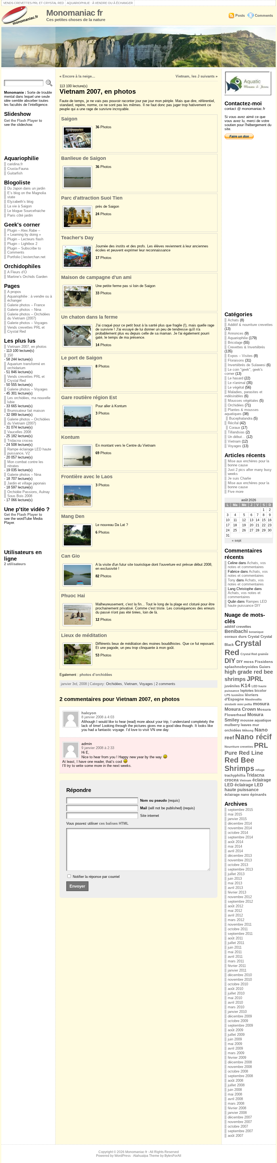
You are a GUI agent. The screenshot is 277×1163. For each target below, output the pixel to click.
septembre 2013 (240, 869)
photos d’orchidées (96, 675)
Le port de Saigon (81, 357)
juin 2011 (235, 947)
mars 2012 (236, 920)
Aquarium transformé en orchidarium (26, 366)
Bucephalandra (240, 418)
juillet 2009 (236, 1035)
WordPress (122, 1156)
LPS (227, 695)
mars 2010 (236, 1007)
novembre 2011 (240, 924)
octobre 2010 (238, 984)
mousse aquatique (255, 720)
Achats (233, 320)
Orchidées (114, 684)
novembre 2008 (240, 1067)
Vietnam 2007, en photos (27, 347)
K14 (245, 685)
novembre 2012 (240, 897)
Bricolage (235, 343)
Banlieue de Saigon (83, 158)
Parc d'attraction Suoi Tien (92, 198)
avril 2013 (235, 888)
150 (10, 355)
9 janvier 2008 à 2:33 (97, 748)
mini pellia (244, 704)
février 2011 (237, 966)
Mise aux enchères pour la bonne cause (248, 463)
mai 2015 (235, 814)
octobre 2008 (238, 1071)
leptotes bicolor (253, 691)
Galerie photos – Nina (24, 310)
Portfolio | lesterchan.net (26, 257)
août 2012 (235, 906)
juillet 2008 (236, 1085)
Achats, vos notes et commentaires (247, 565)
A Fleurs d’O (17, 272)
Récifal (233, 423)
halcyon (88, 713)
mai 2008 (235, 1094)
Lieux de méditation (84, 635)
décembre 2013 (240, 856)
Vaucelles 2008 (19, 432)
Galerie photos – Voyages (27, 323)
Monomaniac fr (74, 13)
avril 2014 (235, 851)
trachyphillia (235, 775)
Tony (231, 580)
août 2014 (235, 842)
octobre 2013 (238, 865)
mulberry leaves (238, 725)
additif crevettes (238, 627)
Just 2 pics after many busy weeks (250, 472)
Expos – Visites (240, 356)
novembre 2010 (240, 979)
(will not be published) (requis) (167, 808)
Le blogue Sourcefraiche (26, 211)
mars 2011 (236, 961)
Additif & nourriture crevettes (250, 325)
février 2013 (237, 892)
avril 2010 (235, 1002)
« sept (236, 540)
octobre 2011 (238, 929)
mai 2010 (235, 998)
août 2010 (235, 989)
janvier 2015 (237, 819)
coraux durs (236, 636)
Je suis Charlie (239, 478)
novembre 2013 (240, 860)
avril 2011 (235, 957)
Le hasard (235, 378)
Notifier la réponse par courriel (96, 877)
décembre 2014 (240, 823)
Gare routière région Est (89, 397)
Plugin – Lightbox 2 (22, 244)
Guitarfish (14, 173)
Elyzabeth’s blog (20, 202)
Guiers (264, 667)
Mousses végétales (243, 401)
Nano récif (253, 737)
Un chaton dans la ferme (89, 317)
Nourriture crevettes (239, 746)
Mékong (247, 730)
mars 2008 (236, 1103)
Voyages (146, 684)
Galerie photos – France (26, 305)
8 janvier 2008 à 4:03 (97, 717)
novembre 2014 (240, 828)
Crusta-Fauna (17, 169)
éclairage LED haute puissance (244, 787)
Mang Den (72, 516)
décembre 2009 (240, 1016)
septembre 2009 (240, 1025)
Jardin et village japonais (26, 483)
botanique (256, 631)
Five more (235, 492)
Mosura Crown (240, 709)
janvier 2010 (237, 1012)
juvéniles (232, 686)
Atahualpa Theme (146, 1156)
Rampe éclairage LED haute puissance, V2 (29, 451)
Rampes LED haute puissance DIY (247, 603)
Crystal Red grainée (254, 654)
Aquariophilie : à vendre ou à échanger (100, 3)
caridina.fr (15, 164)
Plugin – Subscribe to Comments (24, 250)
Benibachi (236, 631)
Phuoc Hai (73, 595)
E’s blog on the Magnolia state (26, 195)
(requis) (160, 800)
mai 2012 (235, 911)
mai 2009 (235, 1044)
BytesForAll (172, 1156)
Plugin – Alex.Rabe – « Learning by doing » (24, 232)
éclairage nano (237, 795)
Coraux (234, 428)
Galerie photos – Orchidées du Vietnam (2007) (28, 316)
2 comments (165, 684)
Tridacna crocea (19, 441)
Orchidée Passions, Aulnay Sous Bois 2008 (28, 494)
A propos (14, 292)
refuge (260, 769)
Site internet (149, 816)
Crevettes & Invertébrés (246, 347)
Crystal (253, 637)
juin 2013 (235, 879)
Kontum (70, 437)
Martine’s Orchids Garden (27, 277)
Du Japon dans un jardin (26, 188)
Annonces (235, 333)
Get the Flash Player (21, 121)
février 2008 (237, 1108)
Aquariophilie (238, 338)
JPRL (255, 678)
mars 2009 (236, 1053)
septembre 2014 (240, 837)
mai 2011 (235, 952)
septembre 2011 (240, 934)
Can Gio (70, 556)
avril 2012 (235, 915)
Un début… (236, 437)
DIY (230, 660)
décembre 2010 (240, 975)
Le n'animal (236, 383)
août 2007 (235, 1136)
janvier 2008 (237, 1113)
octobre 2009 (238, 1021)
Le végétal (236, 387)
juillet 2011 (236, 943)
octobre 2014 (238, 833)
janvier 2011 (237, 970)
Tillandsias (236, 432)
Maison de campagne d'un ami (96, 277)
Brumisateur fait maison (26, 411)
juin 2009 (235, 1039)
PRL (261, 745)
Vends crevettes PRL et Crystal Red (33, 3)
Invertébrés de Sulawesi (246, 365)
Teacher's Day (77, 237)
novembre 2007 (240, 1122)
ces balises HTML (113, 823)
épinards (258, 794)
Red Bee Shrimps (239, 764)
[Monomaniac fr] (138, 47)
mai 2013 (235, 883)
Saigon (69, 119)
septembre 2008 (240, 1076)
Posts (240, 16)
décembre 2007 (240, 1117)
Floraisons (236, 360)
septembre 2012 (240, 901)
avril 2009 (235, 1048)
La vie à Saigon (19, 206)
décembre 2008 (240, 1062)
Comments (264, 16)
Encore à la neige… (78, 76)
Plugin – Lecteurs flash (25, 239)
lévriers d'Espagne (241, 697)
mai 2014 (235, 846)
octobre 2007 (238, 1126)
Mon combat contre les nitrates (25, 464)
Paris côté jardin (20, 215)
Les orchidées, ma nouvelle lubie (28, 400)
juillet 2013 (236, 874)
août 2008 (235, 1080)
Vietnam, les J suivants (195, 76)
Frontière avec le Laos (87, 476)
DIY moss (245, 661)
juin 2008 (235, 1090)
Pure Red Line (244, 753)
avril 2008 (235, 1099)
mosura (261, 703)
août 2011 (235, 938)
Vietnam (130, 684)
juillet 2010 (236, 993)
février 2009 (237, 1058)
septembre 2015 (240, 810)
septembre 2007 (240, 1131)
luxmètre (237, 695)
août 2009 (235, 1030)
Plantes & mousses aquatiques (242, 412)
